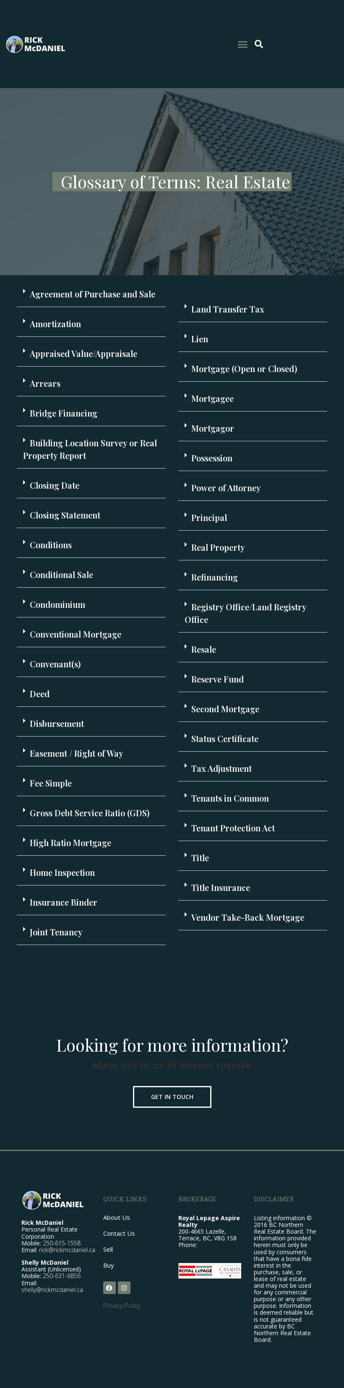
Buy (108, 1265)
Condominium (57, 604)
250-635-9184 (218, 1245)
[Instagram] (124, 1287)
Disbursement (57, 723)
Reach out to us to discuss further (172, 1066)
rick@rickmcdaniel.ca (67, 1250)
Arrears (45, 383)
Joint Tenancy (56, 931)
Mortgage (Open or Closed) (244, 368)
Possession (211, 458)
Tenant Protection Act (233, 827)
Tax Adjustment (221, 768)
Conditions (51, 544)
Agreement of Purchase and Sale (92, 293)
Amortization (55, 323)
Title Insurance (220, 887)
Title (200, 857)
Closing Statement (65, 515)
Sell (108, 1249)
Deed (40, 693)
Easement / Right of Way (76, 753)
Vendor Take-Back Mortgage (247, 917)
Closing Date (54, 485)
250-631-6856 (62, 1276)
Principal (209, 517)
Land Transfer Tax (227, 309)
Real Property (218, 547)
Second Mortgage (225, 708)
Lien (199, 338)
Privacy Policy (122, 1305)
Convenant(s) (55, 663)
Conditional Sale (61, 574)
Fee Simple (51, 783)
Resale (203, 649)
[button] (243, 44)
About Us (116, 1217)
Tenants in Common (230, 798)
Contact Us (119, 1233)
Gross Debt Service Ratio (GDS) (89, 812)
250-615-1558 (62, 1243)
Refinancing (214, 577)
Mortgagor (212, 428)
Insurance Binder (63, 902)
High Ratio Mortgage (70, 842)
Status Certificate (224, 738)
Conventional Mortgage (75, 634)
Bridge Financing (63, 413)
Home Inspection (62, 872)
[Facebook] (109, 1287)
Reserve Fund (217, 679)
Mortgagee (212, 398)
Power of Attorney (226, 487)
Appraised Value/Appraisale (83, 353)
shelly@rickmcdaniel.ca (52, 1290)
